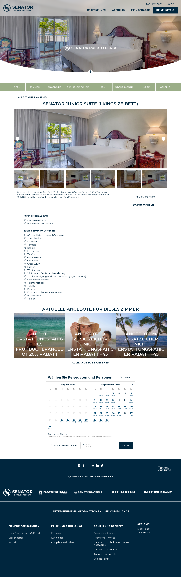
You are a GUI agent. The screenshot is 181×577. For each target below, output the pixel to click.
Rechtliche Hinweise (104, 538)
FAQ (148, 4)
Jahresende (143, 532)
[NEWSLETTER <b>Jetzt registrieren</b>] (69, 476)
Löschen (127, 377)
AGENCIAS (118, 10)
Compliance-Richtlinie (62, 542)
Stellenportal (16, 538)
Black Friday (143, 529)
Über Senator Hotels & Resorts (25, 533)
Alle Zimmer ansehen (33, 97)
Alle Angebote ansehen (90, 362)
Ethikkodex (57, 538)
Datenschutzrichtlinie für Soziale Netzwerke (111, 543)
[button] (17, 139)
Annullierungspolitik (105, 554)
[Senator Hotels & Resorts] (79, 465)
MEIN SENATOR (140, 10)
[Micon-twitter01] (88, 465)
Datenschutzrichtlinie (105, 549)
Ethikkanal (57, 533)
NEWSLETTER (92, 476)
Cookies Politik (101, 559)
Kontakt (156, 4)
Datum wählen (143, 205)
